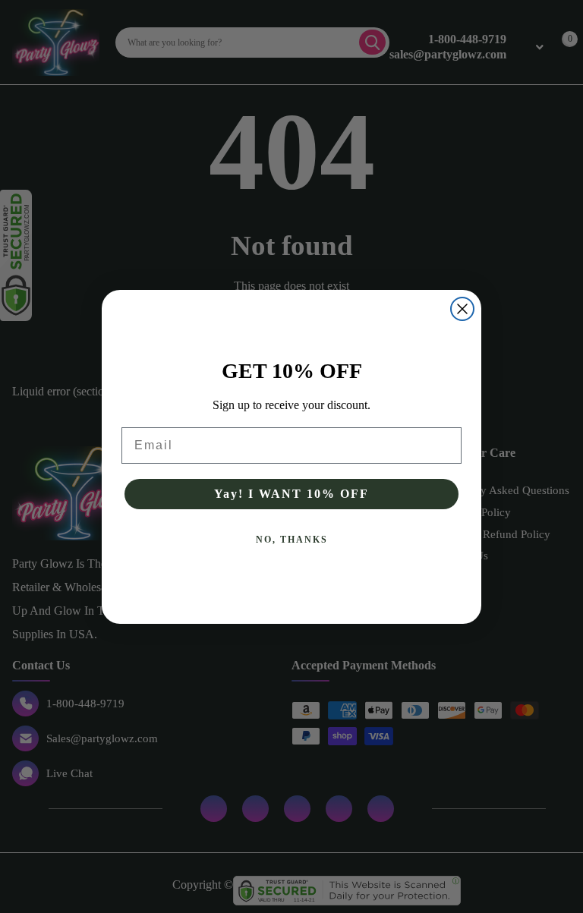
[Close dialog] (462, 309)
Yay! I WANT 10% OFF (291, 493)
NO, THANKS (292, 539)
